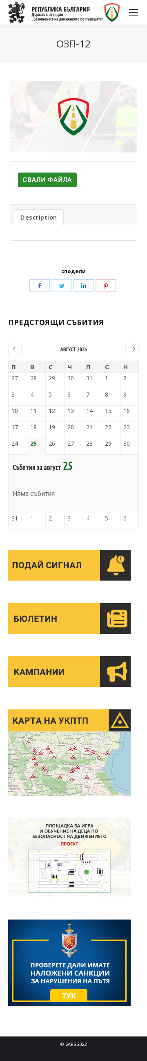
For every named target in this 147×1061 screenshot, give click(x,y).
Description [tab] (38, 217)
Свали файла (47, 180)
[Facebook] (39, 285)
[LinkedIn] (84, 285)
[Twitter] (61, 285)
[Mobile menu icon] (133, 12)
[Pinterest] (106, 285)
